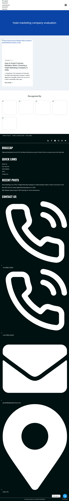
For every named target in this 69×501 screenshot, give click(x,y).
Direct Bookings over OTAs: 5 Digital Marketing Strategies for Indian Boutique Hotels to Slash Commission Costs (33, 184)
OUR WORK (5, 169)
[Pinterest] (62, 140)
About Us (4, 164)
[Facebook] (51, 140)
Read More (9, 82)
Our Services (5, 166)
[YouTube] (58, 140)
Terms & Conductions (18, 135)
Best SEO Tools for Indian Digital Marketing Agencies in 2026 (18, 187)
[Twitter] (65, 140)
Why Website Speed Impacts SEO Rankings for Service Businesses (21, 190)
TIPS (3, 171)
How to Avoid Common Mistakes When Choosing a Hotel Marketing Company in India (16, 66)
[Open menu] (65, 5)
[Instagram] (55, 140)
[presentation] (17, 48)
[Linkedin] (48, 140)
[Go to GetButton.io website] (65, 499)
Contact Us (5, 174)
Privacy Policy (7, 135)
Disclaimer (29, 135)
